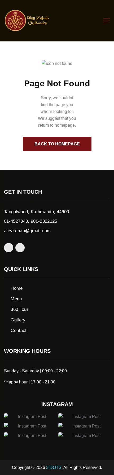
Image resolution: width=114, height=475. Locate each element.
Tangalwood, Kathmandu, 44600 (36, 211)
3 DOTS (54, 467)
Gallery (18, 319)
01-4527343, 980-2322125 (30, 221)
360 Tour (19, 309)
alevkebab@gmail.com (27, 230)
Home (17, 288)
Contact (19, 330)
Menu (16, 298)
